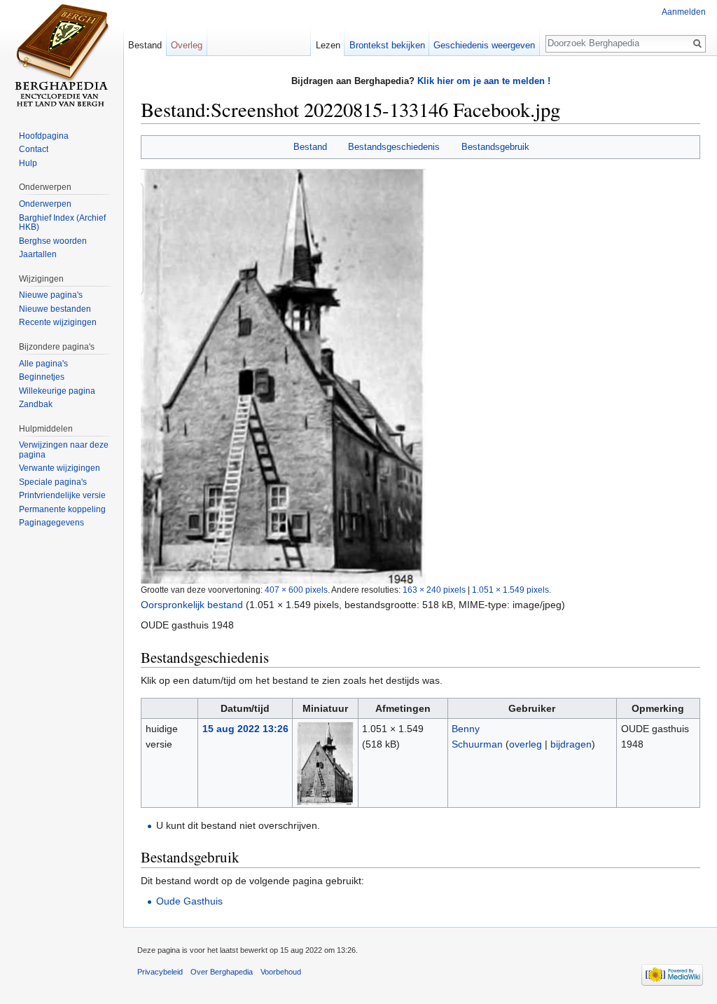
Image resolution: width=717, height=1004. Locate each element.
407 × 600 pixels (296, 589)
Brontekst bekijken (387, 45)
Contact (33, 149)
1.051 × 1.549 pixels (510, 589)
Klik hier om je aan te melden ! (483, 81)
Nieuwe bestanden (55, 309)
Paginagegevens (51, 523)
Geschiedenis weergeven (484, 45)
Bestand (310, 147)
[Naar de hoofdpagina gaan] (62, 56)
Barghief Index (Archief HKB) (62, 223)
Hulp (28, 163)
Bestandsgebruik (495, 147)
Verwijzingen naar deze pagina (64, 450)
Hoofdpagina (44, 136)
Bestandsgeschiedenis (394, 147)
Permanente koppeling (62, 509)
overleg (525, 744)
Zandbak (36, 404)
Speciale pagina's (53, 482)
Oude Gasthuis (189, 901)
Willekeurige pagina (57, 391)
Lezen (328, 45)
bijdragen (571, 744)
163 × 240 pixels (434, 589)
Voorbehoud (280, 972)
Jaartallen (38, 254)
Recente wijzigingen (58, 322)
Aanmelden (684, 12)
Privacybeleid (160, 972)
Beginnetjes (41, 377)
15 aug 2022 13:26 (245, 728)
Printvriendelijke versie (62, 495)
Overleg (186, 45)
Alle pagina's (43, 364)
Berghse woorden (53, 241)
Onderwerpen (45, 204)
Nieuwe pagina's (51, 295)
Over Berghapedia (221, 972)
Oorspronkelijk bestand (192, 604)
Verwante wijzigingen (59, 468)
